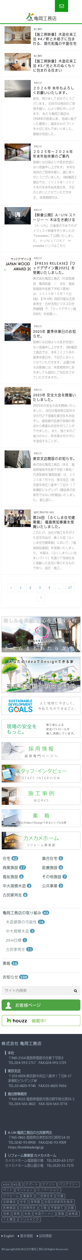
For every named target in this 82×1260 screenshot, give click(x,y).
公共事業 (52, 886)
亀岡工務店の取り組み (25, 913)
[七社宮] (41, 689)
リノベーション (48, 1190)
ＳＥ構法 (9, 1219)
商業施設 (14, 867)
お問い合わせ (61, 6)
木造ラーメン (44, 1213)
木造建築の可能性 (25, 922)
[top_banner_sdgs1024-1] (41, 712)
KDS (6, 1184)
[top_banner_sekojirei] (41, 802)
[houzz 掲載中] (41, 1023)
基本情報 (26, 1236)
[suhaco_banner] (41, 824)
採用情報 (45, 1236)
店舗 (71, 1207)
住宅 (10, 858)
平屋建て (57, 1207)
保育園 (35, 1202)
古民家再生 (14, 895)
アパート (32, 1184)
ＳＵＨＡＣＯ (29, 1219)
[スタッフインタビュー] (41, 780)
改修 (6, 1213)
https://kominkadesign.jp (26, 1147)
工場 (43, 1207)
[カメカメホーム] (41, 846)
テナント (48, 1184)
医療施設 (52, 867)
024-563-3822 (25, 1104)
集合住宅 (52, 858)
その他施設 (54, 876)
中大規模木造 (16, 886)
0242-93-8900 (25, 1142)
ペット (8, 1190)
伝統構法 (9, 1202)
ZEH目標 (16, 940)
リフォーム (11, 1196)
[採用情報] (41, 757)
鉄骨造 (73, 1213)
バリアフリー (68, 1184)
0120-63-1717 (63, 1160)
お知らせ (15, 977)
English (9, 1236)
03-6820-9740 (25, 1086)
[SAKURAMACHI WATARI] (41, 649)
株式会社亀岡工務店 (32, 1249)
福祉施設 (13, 876)
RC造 (17, 1184)
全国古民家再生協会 (58, 1202)
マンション (25, 1190)
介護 (60, 1196)
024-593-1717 (25, 1063)
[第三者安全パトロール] (41, 735)
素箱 (10, 963)
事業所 (28, 1196)
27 (70, 588)
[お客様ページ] (41, 1008)
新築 (17, 1213)
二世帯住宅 (45, 1196)
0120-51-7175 (63, 1165)
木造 (27, 1213)
